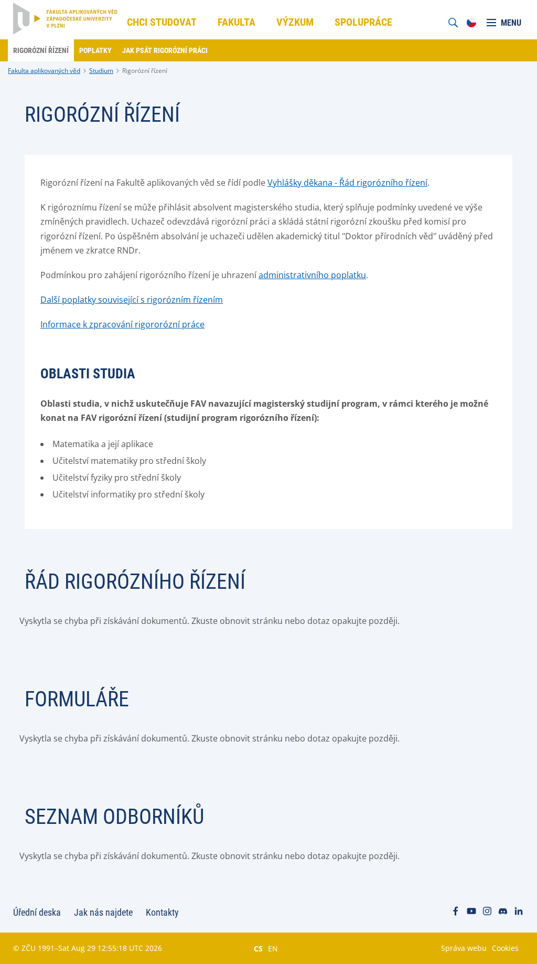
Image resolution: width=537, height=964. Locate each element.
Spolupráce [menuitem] (363, 22)
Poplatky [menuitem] (95, 50)
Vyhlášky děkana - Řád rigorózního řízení (347, 182)
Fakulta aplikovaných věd (44, 70)
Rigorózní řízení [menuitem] (41, 50)
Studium (101, 70)
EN (273, 948)
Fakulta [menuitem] (236, 22)
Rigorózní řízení (144, 70)
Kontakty (162, 912)
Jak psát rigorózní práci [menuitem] (165, 50)
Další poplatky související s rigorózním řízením (131, 299)
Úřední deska (37, 912)
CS (258, 948)
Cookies (505, 948)
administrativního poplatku (312, 275)
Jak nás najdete (103, 912)
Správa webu (464, 948)
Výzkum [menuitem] (295, 22)
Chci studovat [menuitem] (162, 22)
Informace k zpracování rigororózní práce (122, 324)
